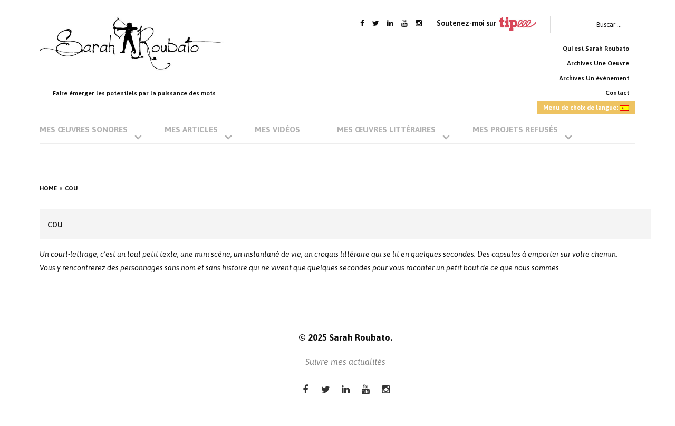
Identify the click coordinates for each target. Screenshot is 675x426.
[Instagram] (419, 23)
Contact (617, 92)
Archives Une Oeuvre (598, 63)
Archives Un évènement (594, 78)
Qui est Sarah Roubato (596, 48)
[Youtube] (404, 23)
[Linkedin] (390, 23)
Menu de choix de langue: (581, 107)
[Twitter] (375, 23)
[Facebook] (362, 23)
